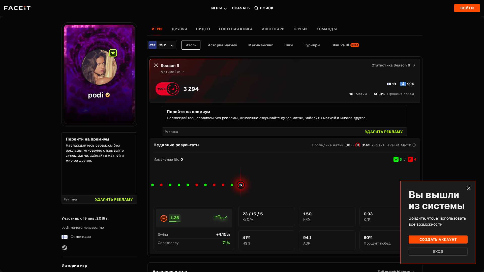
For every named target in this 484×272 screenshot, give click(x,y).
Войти (467, 8)
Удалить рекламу (114, 199)
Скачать (241, 8)
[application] (284, 182)
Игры (216, 8)
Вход (438, 251)
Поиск (267, 8)
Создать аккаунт (438, 239)
